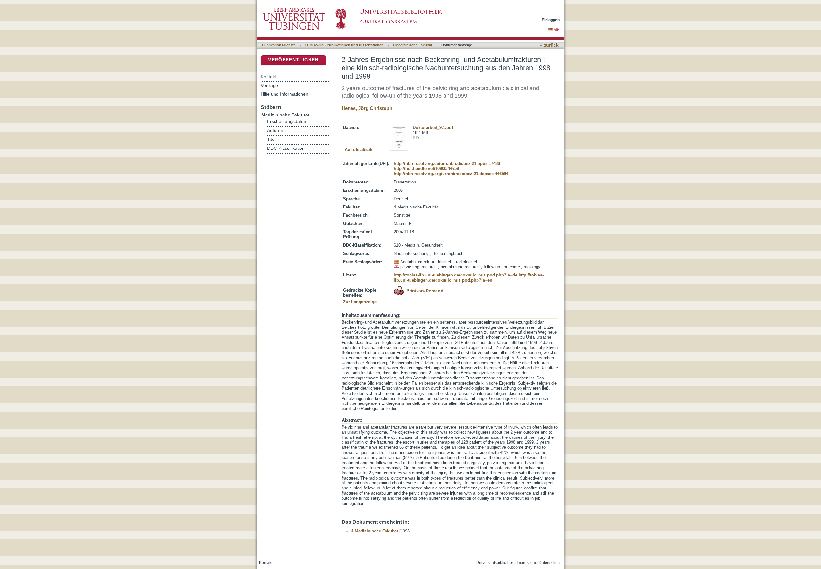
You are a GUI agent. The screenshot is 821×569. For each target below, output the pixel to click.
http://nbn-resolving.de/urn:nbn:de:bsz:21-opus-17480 (447, 163)
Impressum (526, 562)
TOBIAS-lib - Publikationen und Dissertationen (344, 45)
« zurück (549, 45)
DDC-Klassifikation (286, 148)
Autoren (275, 130)
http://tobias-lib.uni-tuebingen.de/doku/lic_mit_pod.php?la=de (455, 275)
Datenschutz (550, 562)
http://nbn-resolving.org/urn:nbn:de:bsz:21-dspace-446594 (451, 173)
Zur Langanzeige (360, 302)
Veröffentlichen (293, 59)
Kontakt (268, 76)
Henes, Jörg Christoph (367, 108)
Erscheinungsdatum (287, 121)
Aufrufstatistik (358, 149)
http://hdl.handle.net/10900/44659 (426, 168)
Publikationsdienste (279, 45)
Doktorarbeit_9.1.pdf (433, 127)
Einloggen (551, 20)
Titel (271, 139)
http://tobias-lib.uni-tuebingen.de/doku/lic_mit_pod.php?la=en (469, 278)
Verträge (269, 85)
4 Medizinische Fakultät (412, 45)
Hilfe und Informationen (284, 94)
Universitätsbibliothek (495, 562)
